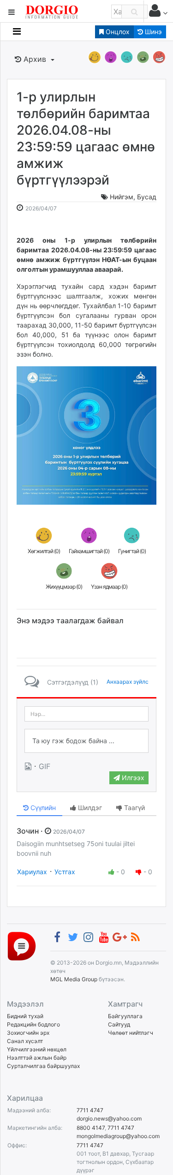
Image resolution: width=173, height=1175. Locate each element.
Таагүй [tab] (133, 807)
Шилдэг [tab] (89, 807)
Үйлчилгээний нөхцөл (36, 1049)
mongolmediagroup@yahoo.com (118, 1136)
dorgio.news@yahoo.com (109, 1118)
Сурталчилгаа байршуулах (43, 1065)
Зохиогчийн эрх (28, 1032)
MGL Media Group (73, 979)
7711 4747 (90, 1110)
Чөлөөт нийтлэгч (130, 1032)
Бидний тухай (25, 1016)
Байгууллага (125, 1016)
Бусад (146, 197)
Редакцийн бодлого (33, 1024)
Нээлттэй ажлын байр (36, 1057)
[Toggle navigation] (17, 31)
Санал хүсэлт (25, 1041)
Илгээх (132, 777)
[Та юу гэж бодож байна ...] (86, 741)
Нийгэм (121, 197)
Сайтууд (119, 1024)
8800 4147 (91, 1127)
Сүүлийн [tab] (42, 807)
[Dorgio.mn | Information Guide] (21, 945)
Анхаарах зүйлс (128, 681)
